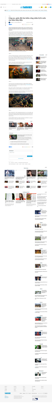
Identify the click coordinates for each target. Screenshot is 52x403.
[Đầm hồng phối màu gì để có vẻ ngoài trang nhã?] (38, 374)
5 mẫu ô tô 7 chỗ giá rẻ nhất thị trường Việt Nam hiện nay (41, 367)
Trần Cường (12, 22)
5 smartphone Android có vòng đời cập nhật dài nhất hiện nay (41, 354)
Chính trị (7, 10)
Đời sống (16, 10)
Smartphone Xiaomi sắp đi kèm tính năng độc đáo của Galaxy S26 (41, 351)
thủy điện (22, 35)
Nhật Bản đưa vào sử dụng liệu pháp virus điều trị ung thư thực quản (44, 333)
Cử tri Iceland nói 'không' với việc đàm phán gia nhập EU (44, 225)
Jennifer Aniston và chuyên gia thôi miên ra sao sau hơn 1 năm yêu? (41, 282)
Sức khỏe (19, 10)
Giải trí (31, 10)
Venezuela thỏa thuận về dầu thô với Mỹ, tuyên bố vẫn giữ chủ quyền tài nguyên (41, 231)
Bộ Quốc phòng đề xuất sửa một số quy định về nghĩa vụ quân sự (41, 216)
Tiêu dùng (42, 10)
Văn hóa (28, 10)
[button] (5, 16)
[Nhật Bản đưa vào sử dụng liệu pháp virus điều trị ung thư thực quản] (38, 334)
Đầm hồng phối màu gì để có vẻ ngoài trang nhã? (44, 373)
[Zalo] (45, 393)
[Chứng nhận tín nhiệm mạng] (35, 399)
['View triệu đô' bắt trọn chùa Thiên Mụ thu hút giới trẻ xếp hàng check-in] (38, 292)
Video (39, 10)
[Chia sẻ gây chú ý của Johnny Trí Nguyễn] (38, 278)
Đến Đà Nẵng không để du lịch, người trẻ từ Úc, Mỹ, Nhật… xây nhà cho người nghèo (41, 296)
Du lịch (26, 10)
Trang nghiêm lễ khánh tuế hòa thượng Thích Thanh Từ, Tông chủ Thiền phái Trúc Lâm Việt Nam (44, 252)
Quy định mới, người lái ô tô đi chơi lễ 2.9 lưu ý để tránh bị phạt (44, 360)
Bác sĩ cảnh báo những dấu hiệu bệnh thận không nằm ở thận (40, 337)
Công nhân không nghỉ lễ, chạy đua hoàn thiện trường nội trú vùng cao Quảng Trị (44, 305)
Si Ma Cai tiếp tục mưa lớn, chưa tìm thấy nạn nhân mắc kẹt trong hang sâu (25, 135)
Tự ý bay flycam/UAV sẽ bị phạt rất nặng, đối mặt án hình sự (40, 245)
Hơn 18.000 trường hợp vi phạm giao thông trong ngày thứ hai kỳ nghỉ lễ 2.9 (40, 219)
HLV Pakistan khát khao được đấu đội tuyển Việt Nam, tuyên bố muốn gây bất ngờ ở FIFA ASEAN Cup (44, 319)
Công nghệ (36, 10)
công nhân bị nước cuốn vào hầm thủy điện (23, 162)
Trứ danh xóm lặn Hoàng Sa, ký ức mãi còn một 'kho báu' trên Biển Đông (44, 211)
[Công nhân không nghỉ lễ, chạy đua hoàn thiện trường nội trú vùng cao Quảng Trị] (38, 305)
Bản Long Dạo (16, 162)
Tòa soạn (29, 393)
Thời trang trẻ (45, 10)
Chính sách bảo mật (34, 393)
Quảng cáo (24, 393)
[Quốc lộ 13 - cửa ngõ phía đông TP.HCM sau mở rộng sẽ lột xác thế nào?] (38, 238)
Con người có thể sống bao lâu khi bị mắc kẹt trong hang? (18, 141)
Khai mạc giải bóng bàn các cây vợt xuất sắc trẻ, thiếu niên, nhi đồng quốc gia (41, 323)
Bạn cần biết (13, 4)
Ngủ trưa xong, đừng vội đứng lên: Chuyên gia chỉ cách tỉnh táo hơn (41, 340)
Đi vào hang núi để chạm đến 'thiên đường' (40, 269)
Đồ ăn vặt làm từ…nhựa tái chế (39, 229)
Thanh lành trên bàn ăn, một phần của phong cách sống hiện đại (41, 380)
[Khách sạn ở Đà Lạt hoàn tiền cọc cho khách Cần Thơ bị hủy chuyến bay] (38, 266)
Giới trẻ (21, 10)
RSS (26, 393)
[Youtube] (47, 4)
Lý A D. (9, 162)
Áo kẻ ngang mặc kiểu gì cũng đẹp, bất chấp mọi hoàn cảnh (40, 378)
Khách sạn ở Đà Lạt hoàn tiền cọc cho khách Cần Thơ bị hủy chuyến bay (44, 265)
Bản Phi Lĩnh (12, 162)
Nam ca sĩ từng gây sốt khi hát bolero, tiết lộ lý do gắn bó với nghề (41, 285)
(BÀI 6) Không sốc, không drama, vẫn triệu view (40, 298)
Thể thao (33, 10)
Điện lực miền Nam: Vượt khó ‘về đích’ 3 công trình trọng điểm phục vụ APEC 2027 (41, 242)
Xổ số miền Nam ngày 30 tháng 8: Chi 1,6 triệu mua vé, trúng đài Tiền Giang (41, 256)
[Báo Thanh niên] (7, 393)
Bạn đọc (42, 386)
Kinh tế (14, 10)
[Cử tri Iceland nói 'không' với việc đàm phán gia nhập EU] (38, 226)
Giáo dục (24, 10)
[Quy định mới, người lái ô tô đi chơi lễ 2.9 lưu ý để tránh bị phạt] (38, 360)
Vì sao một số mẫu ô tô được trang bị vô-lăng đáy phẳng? (41, 364)
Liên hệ (20, 4)
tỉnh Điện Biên (28, 84)
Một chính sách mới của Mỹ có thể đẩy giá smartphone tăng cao (44, 346)
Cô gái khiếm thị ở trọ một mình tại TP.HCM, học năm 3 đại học (41, 312)
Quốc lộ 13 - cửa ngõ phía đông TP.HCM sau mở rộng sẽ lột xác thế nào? (44, 237)
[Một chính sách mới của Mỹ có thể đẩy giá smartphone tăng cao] (38, 347)
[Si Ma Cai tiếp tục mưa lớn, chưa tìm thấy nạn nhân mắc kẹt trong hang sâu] (13, 137)
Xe (41, 357)
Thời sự (9, 10)
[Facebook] (48, 4)
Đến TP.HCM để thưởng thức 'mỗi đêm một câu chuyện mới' (41, 272)
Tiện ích (17, 4)
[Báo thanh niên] (26, 7)
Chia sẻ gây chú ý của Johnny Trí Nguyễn (44, 277)
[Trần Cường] (9, 22)
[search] (8, 7)
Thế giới (12, 10)
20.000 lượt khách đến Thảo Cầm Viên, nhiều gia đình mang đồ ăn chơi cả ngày (41, 259)
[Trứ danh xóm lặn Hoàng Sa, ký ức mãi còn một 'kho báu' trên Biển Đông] (38, 212)
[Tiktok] (49, 4)
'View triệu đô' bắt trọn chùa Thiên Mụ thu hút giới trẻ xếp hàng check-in (44, 291)
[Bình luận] (5, 22)
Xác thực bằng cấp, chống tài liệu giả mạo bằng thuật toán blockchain (41, 309)
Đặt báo (21, 393)
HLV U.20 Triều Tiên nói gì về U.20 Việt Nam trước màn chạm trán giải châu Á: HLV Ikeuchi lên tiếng (41, 327)
